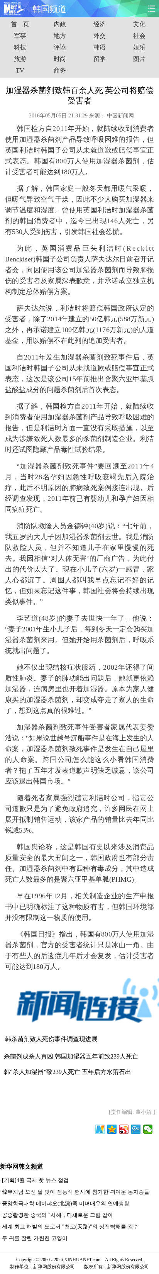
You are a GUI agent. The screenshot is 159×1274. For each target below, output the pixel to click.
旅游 (20, 59)
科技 (20, 47)
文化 (139, 24)
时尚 (60, 59)
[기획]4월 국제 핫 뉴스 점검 (35, 1180)
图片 (139, 59)
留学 (99, 59)
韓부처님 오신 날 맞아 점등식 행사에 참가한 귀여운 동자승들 (75, 1192)
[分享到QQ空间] (112, 1129)
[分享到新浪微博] (124, 1129)
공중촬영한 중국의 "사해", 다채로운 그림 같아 (57, 1215)
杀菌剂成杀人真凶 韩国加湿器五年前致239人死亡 (71, 1056)
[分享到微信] (148, 1129)
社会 (139, 35)
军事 (20, 35)
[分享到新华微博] (100, 1129)
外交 (99, 35)
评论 (60, 47)
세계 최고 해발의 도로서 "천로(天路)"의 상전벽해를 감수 (70, 1227)
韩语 (99, 47)
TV (20, 70)
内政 (60, 24)
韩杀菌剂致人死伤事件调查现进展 (51, 1039)
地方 (60, 35)
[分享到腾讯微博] (136, 1129)
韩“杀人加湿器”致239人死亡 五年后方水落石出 (67, 1072)
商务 (60, 70)
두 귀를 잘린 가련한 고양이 (35, 1238)
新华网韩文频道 (21, 1166)
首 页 (20, 24)
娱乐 (139, 47)
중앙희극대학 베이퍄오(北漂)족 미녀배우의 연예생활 (66, 1203)
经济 (99, 24)
